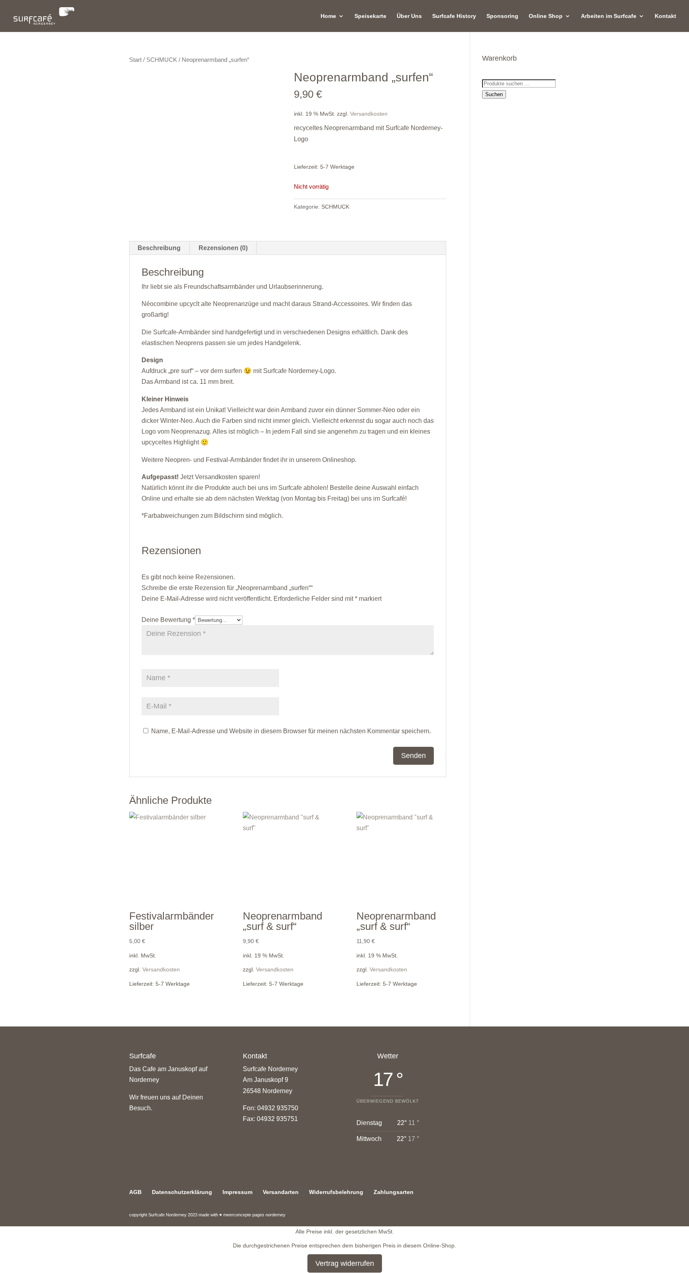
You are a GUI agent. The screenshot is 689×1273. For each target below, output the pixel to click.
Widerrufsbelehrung (336, 1192)
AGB (135, 1192)
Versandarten (281, 1192)
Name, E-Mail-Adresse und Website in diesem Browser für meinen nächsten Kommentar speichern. (291, 731)
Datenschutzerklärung (182, 1192)
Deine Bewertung (168, 619)
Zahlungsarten (393, 1192)
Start (135, 60)
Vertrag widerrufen (344, 1263)
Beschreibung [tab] (159, 248)
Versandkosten (369, 114)
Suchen (494, 94)
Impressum (237, 1192)
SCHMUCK (161, 60)
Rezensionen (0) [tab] (223, 248)
